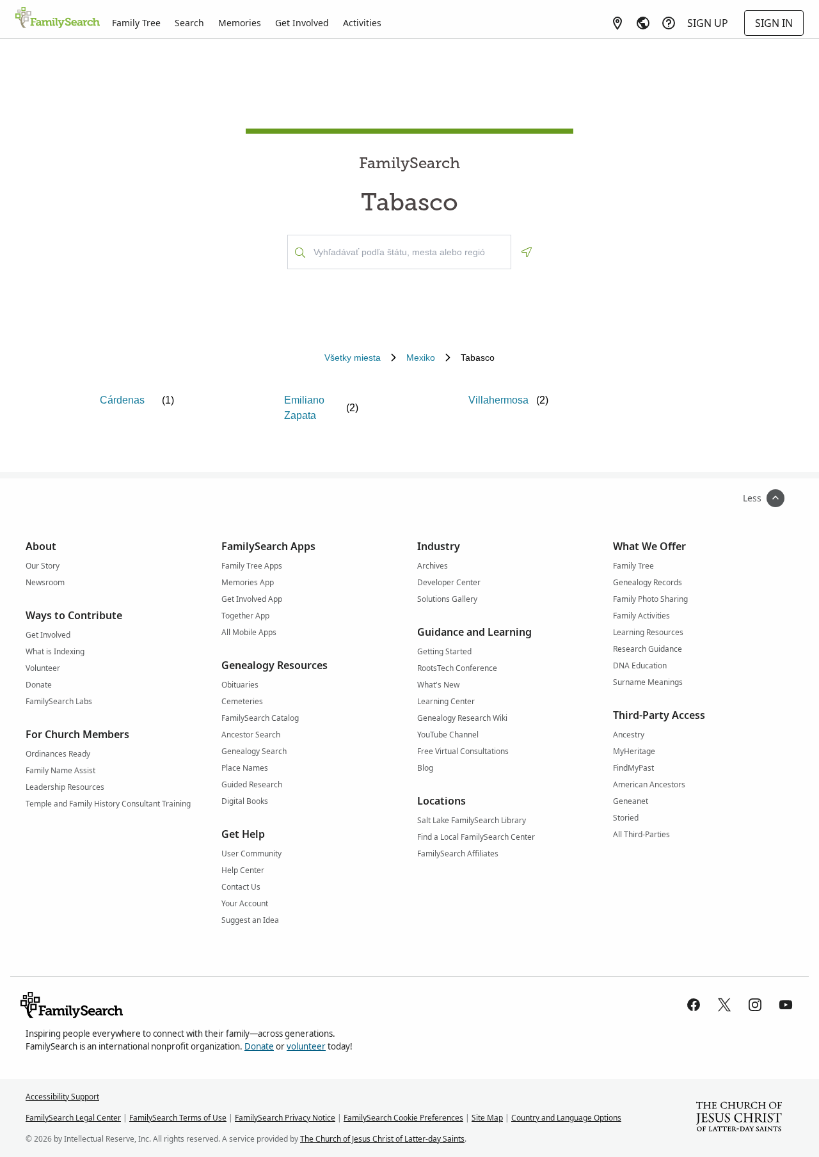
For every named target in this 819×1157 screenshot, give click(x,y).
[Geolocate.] (526, 252)
